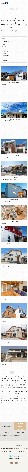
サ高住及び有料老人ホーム (8, 55)
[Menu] (25, 2)
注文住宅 (5, 46)
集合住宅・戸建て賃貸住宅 (8, 58)
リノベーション (6, 48)
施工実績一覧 (6, 41)
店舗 (4, 44)
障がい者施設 (6, 51)
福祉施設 (5, 60)
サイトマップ (21, 451)
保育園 (4, 53)
